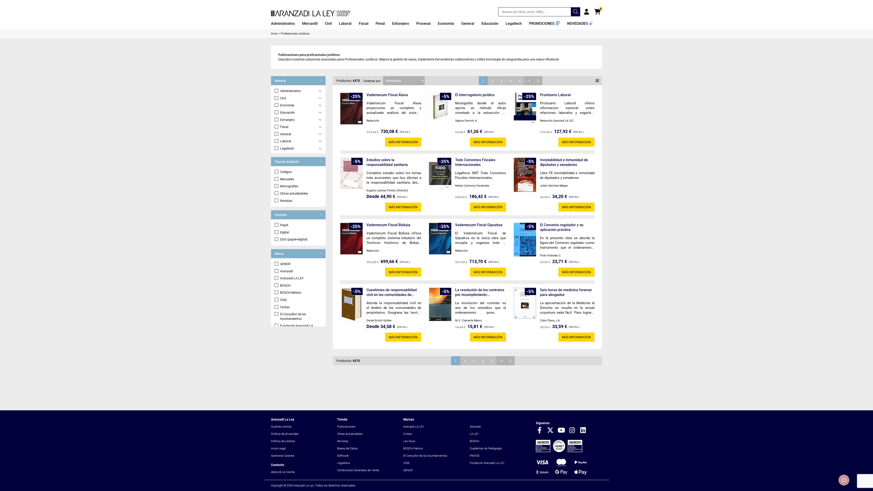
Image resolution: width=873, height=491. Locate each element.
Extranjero (287, 120)
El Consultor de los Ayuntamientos (293, 316)
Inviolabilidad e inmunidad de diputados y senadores (564, 162)
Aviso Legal (278, 448)
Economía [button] (446, 23)
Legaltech (287, 148)
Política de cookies (283, 441)
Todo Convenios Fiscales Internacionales (475, 162)
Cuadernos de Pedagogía (486, 448)
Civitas (285, 307)
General (285, 134)
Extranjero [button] (400, 23)
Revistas (286, 201)
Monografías (289, 186)
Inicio (274, 33)
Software (343, 455)
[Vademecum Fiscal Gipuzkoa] (440, 238)
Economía (287, 105)
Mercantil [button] (310, 23)
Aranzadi (286, 271)
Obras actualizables (294, 193)
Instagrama (572, 430)
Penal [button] (380, 23)
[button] (544, 23)
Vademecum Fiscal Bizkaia (388, 225)
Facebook (539, 430)
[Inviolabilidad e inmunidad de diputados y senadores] (525, 175)
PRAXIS (474, 455)
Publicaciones (346, 426)
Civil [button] (328, 23)
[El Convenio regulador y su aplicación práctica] (525, 239)
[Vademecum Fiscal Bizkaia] (351, 238)
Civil (283, 98)
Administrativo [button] (283, 23)
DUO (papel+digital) (294, 239)
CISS (283, 300)
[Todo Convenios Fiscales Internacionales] (440, 174)
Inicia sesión (586, 11)
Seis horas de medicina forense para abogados (566, 292)
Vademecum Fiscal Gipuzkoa (478, 225)
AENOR (285, 264)
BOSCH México (290, 292)
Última (537, 80)
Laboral (285, 141)
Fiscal (284, 127)
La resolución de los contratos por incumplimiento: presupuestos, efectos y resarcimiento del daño (479, 292)
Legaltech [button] (514, 23)
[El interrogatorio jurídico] (440, 106)
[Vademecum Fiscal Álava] (351, 108)
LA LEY (474, 434)
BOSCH (285, 285)
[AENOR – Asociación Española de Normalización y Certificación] (559, 451)
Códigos (286, 172)
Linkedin (583, 430)
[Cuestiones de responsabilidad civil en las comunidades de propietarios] (351, 304)
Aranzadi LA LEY (292, 278)
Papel (284, 225)
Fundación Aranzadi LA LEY (487, 463)
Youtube (561, 430)
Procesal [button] (423, 23)
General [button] (467, 23)
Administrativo (290, 91)
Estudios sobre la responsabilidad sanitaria (387, 162)
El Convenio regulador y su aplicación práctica (561, 227)
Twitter (550, 430)
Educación (287, 112)
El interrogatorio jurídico (474, 95)
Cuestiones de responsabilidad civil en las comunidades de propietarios (391, 292)
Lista (597, 80)
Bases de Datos (347, 448)
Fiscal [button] (363, 23)
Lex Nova (409, 441)
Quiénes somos (281, 426)
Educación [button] (490, 23)
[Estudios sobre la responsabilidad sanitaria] (351, 173)
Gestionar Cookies (282, 455)
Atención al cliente (283, 472)
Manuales (287, 179)
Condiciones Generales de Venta (358, 470)
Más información (403, 142)
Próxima (528, 80)
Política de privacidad (284, 434)
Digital (284, 232)
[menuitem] (283, 23)
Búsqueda (575, 11)
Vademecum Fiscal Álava (387, 95)
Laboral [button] (345, 23)
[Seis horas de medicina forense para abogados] (525, 303)
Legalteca (343, 463)
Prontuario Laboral (555, 95)
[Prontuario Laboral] (525, 108)
